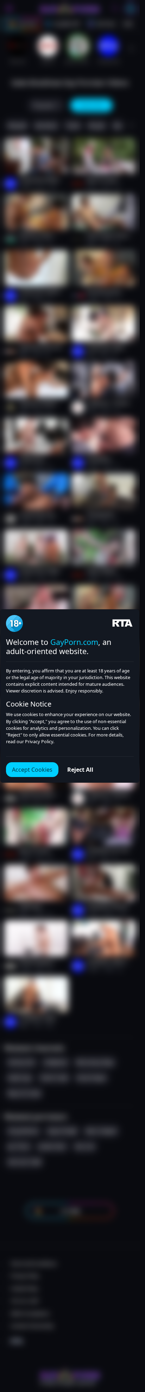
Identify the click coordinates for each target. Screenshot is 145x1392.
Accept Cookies (32, 769)
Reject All (80, 769)
